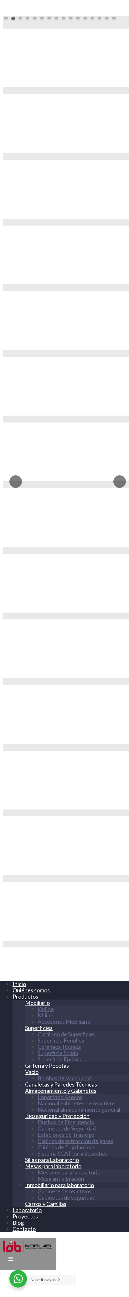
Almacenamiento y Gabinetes (60, 1090)
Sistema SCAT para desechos (73, 1153)
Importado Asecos (60, 1096)
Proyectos (25, 1216)
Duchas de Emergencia (66, 1122)
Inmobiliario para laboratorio (59, 1184)
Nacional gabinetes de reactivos (77, 1103)
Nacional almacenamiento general (79, 1109)
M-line (46, 1015)
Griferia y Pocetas (47, 1065)
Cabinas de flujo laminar (66, 1147)
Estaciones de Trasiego (66, 1134)
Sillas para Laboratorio (52, 1159)
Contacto (24, 1228)
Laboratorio (27, 1210)
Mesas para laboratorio (53, 1166)
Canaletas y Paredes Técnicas (61, 1084)
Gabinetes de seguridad (66, 1197)
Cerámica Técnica (59, 1046)
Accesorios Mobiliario (64, 1021)
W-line (46, 1008)
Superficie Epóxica (60, 1059)
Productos (25, 996)
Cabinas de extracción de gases (75, 1140)
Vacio (32, 1071)
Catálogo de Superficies (66, 1034)
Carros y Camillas (45, 1203)
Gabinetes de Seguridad (67, 1128)
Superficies (39, 1027)
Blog (18, 1222)
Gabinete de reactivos (64, 1191)
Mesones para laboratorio (69, 1172)
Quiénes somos (31, 990)
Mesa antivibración (61, 1178)
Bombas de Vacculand (64, 1078)
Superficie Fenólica (61, 1040)
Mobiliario (37, 1002)
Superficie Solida (58, 1052)
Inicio (19, 983)
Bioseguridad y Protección (57, 1115)
